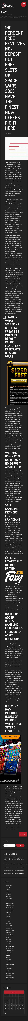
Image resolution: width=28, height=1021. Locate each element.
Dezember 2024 (10, 930)
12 (11, 1003)
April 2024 (8, 941)
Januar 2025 (9, 928)
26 (11, 1008)
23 (22, 1005)
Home (2, 15)
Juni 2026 (8, 889)
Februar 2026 (9, 898)
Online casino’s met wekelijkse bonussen (14, 867)
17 (5, 1005)
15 (20, 1003)
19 (11, 1005)
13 (14, 1003)
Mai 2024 (8, 939)
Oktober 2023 (9, 948)
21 (17, 1005)
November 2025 (10, 905)
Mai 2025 (8, 919)
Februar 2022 (9, 968)
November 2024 (10, 932)
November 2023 (10, 946)
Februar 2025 (9, 926)
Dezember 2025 (10, 903)
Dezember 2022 (10, 964)
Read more (22, 834)
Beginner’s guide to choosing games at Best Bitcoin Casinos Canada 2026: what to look (14, 859)
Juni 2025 (8, 917)
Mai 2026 (8, 892)
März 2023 (8, 959)
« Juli (5, 1013)
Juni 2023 (8, 955)
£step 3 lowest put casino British (18, 151)
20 (14, 1005)
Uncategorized (9, 15)
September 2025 (10, 910)
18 (8, 1005)
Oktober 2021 (9, 971)
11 (8, 1003)
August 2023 (9, 953)
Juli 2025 (8, 914)
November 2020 (10, 973)
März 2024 (8, 944)
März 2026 (8, 896)
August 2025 (9, 912)
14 (17, 1003)
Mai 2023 (8, 957)
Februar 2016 (9, 975)
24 (5, 1008)
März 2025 (8, 923)
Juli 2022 (8, 966)
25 (8, 1008)
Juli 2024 (8, 937)
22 (20, 1005)
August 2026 (9, 885)
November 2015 (10, 980)
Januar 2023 (9, 962)
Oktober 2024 (9, 935)
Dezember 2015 (10, 977)
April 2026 (8, 894)
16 (22, 1003)
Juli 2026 (8, 887)
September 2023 (10, 950)
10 (5, 1003)
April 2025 (8, 921)
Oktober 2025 (9, 907)
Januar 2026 (9, 901)
